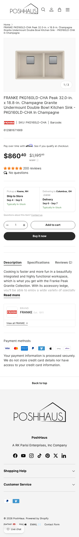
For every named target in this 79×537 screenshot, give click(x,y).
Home (7, 24)
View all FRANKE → (17, 323)
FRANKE (32, 312)
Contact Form (52, 524)
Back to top (39, 383)
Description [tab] (13, 262)
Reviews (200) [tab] (66, 262)
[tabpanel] (39, 283)
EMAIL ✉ (35, 524)
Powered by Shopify (37, 518)
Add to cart (52, 225)
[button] (59, 10)
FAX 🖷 (22, 524)
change (46, 194)
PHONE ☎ (10, 524)
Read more (12, 295)
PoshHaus (18, 518)
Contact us (36, 215)
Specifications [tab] (38, 262)
